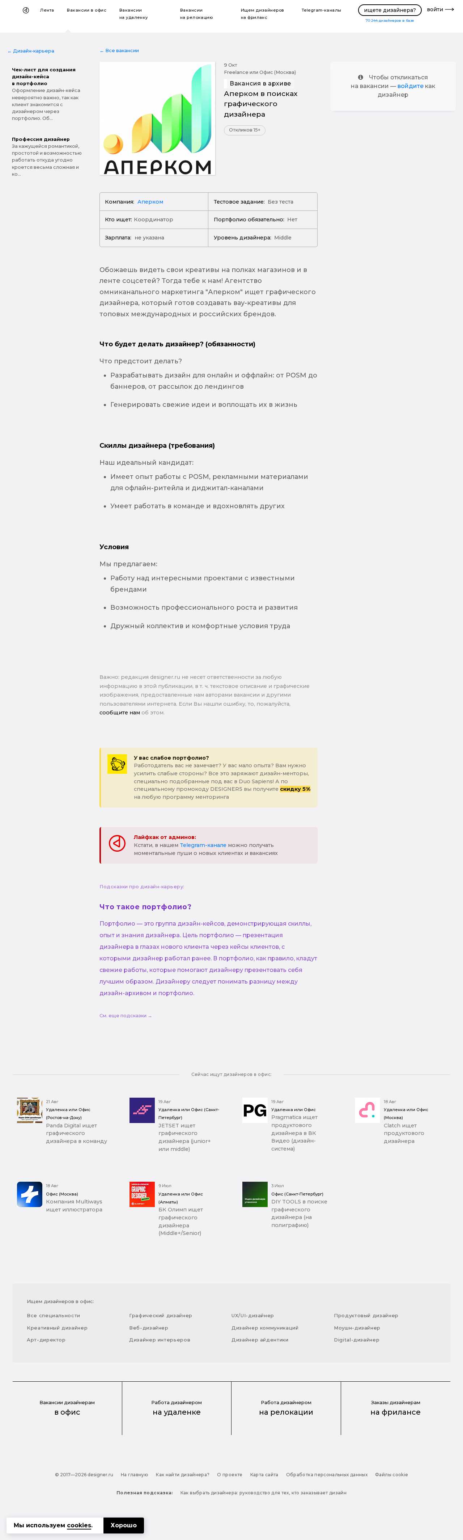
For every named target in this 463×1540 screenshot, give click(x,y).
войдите (411, 86)
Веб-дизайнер (149, 1328)
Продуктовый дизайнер (366, 1315)
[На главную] (26, 16)
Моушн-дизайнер (357, 1328)
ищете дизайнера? (390, 10)
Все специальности (53, 1315)
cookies (79, 1525)
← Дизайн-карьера (30, 51)
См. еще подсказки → (125, 1015)
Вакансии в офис (86, 10)
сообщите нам (119, 712)
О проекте (229, 1474)
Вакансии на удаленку (133, 14)
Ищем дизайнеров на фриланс (262, 14)
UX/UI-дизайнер (253, 1315)
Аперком (150, 202)
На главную (135, 1474)
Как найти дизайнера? (182, 1474)
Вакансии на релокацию (196, 14)
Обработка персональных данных (327, 1474)
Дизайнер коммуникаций (265, 1328)
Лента (47, 10)
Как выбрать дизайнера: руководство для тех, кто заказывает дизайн (263, 1492)
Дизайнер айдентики (260, 1340)
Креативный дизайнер (57, 1328)
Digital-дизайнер (356, 1340)
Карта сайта (264, 1474)
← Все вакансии (119, 50)
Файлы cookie (391, 1474)
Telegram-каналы (321, 10)
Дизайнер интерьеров (159, 1340)
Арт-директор (46, 1340)
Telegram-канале (203, 845)
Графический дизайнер (160, 1315)
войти (435, 9)
